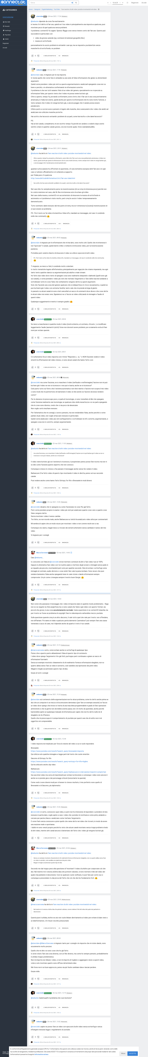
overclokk (40, 319)
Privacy (4, 1051)
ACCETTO (132, 1053)
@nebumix (65, 16)
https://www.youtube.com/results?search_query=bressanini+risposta (57, 751)
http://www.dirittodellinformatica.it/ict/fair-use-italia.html (53, 178)
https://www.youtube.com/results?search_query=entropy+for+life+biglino (59, 761)
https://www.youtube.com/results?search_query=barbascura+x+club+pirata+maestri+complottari (68, 772)
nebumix (39, 70)
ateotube (39, 16)
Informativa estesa (41, 1054)
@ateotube (64, 69)
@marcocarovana (37, 650)
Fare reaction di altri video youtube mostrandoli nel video (69, 153)
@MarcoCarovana (65, 645)
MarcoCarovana (42, 553)
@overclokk (66, 377)
